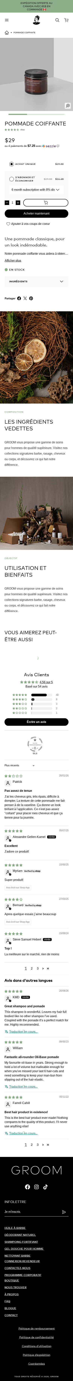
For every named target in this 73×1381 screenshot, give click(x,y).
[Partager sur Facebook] (19, 298)
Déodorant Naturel (20, 1235)
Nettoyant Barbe (17, 1255)
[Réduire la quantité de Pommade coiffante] (7, 202)
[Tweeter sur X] (25, 298)
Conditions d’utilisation (36, 1346)
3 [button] (38, 968)
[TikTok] (45, 1187)
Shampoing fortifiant (21, 1242)
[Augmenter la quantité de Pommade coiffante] (18, 202)
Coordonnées (36, 1363)
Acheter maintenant (36, 213)
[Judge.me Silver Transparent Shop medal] (35, 744)
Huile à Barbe (15, 1228)
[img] (13, 776)
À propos (11, 1294)
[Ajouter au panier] (45, 202)
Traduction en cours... (23, 1031)
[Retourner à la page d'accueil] (6, 32)
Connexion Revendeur (22, 1261)
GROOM (54, 1377)
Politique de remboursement (37, 1328)
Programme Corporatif (22, 1275)
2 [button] (32, 968)
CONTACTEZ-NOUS (17, 1268)
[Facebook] (28, 1187)
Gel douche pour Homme (24, 1248)
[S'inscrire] (64, 1212)
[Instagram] (36, 1187)
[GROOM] (36, 20)
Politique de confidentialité (36, 1337)
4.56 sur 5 (46, 682)
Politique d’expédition (36, 1355)
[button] (12, 130)
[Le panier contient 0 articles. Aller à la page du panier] (66, 20)
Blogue (10, 1308)
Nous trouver (15, 1287)
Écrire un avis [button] (36, 722)
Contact (11, 1315)
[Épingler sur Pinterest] (31, 298)
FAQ (7, 1301)
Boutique (11, 1280)
